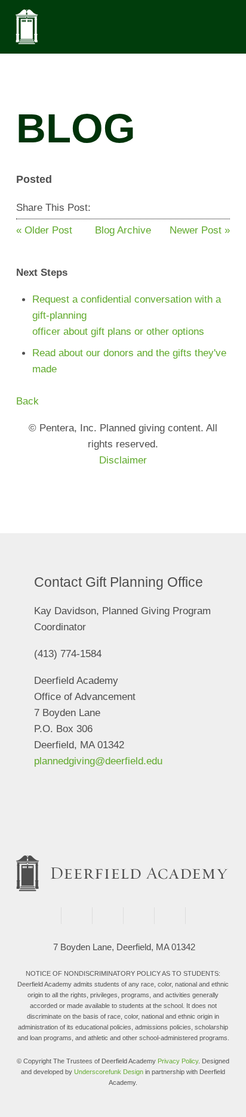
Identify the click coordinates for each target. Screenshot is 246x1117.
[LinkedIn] (131, 208)
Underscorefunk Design (108, 1071)
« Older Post (44, 230)
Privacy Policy (178, 1061)
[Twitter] (116, 208)
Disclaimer (123, 460)
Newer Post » (200, 230)
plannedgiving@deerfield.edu (98, 761)
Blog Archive (123, 230)
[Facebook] (101, 208)
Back (27, 401)
